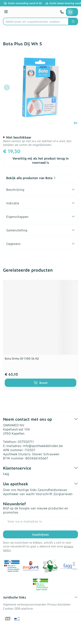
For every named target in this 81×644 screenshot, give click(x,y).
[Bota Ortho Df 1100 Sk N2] (40, 317)
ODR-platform (23, 608)
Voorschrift (44, 494)
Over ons (9, 489)
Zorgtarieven (63, 494)
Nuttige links (27, 489)
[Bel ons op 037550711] (62, 12)
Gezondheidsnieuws (52, 489)
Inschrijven (40, 534)
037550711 (26, 441)
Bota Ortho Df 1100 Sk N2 (22, 358)
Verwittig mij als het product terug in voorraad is (40, 160)
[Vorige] (7, 87)
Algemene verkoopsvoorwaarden (24, 604)
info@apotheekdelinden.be (43, 445)
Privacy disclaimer (59, 604)
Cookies (8, 608)
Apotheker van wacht (19, 494)
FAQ (6, 474)
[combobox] (36, 21)
